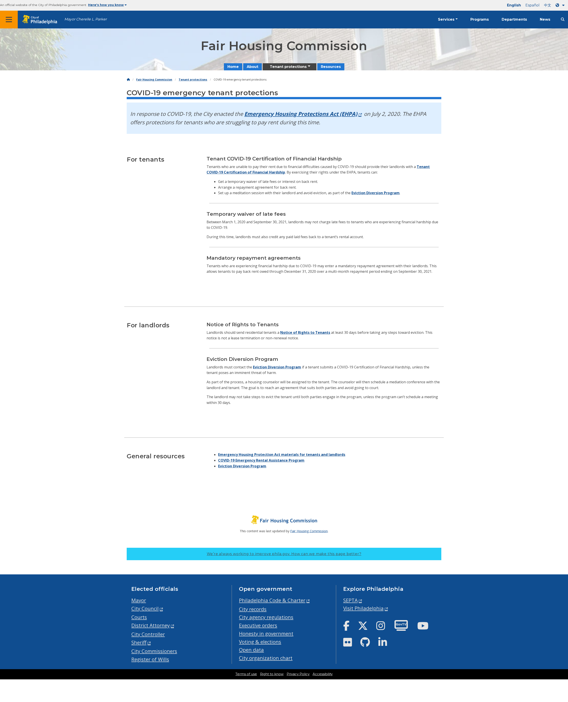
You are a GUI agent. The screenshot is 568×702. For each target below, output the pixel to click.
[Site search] (562, 19)
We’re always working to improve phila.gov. (284, 554)
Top (553, 664)
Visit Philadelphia (363, 608)
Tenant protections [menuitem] (288, 67)
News (545, 19)
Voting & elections (260, 641)
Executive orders (258, 625)
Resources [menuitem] (331, 67)
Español (532, 5)
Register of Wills (150, 659)
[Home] (128, 79)
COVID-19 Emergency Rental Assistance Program (261, 460)
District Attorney (150, 625)
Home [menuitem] (233, 67)
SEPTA (350, 600)
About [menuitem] (252, 67)
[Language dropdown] (561, 5)
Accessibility (323, 674)
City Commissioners (154, 651)
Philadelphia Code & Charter (272, 600)
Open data (251, 649)
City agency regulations (266, 617)
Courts (139, 617)
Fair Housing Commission (154, 79)
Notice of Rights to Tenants (305, 332)
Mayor (138, 600)
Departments (514, 19)
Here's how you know (106, 5)
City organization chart (265, 658)
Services (446, 19)
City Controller (148, 634)
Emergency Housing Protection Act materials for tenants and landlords (281, 454)
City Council (145, 608)
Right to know (272, 674)
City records (252, 609)
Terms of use (246, 674)
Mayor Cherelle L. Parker (85, 19)
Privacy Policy (298, 674)
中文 (547, 5)
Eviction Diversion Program (375, 192)
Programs (479, 19)
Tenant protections (193, 79)
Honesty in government (266, 633)
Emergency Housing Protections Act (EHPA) (300, 113)
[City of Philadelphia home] (41, 19)
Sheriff (138, 642)
